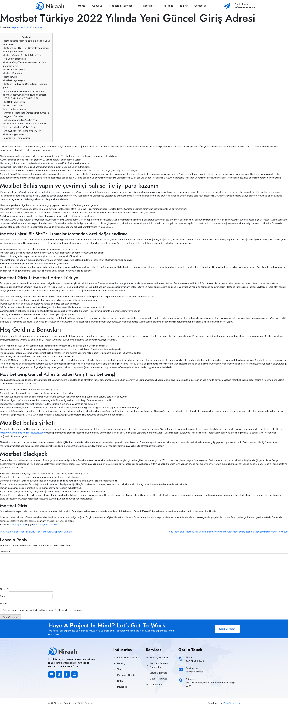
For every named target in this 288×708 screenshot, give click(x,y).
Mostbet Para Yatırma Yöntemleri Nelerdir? (25, 123)
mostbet (38, 524)
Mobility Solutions (159, 657)
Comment (6, 551)
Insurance (122, 686)
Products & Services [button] (120, 6)
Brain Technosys (231, 703)
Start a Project (227, 629)
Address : (210, 682)
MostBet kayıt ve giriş (14, 80)
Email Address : (194, 670)
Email (3, 596)
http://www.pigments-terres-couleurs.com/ (22, 432)
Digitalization (156, 684)
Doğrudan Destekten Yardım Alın (20, 120)
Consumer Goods (126, 675)
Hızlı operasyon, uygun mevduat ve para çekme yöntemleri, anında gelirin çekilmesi (24, 93)
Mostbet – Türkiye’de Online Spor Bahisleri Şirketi (25, 85)
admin (39, 27)
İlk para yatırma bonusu (14, 109)
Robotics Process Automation (159, 665)
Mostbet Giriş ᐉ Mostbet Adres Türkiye (23, 55)
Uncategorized (18, 524)
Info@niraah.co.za (245, 7)
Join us (184, 6)
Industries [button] (148, 6)
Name (4, 589)
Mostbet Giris (10, 76)
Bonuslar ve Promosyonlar (16, 138)
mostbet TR (50, 524)
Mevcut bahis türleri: (13, 105)
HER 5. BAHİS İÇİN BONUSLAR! (20, 98)
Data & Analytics (158, 678)
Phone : (195, 659)
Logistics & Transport (128, 657)
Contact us (200, 6)
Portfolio (168, 6)
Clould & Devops (158, 673)
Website (4, 603)
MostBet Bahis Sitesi (14, 102)
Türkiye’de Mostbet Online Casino (20, 127)
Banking (121, 663)
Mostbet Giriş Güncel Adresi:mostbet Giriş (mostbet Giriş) (24, 64)
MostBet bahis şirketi (14, 69)
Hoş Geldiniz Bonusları (14, 58)
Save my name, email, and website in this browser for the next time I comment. (43, 610)
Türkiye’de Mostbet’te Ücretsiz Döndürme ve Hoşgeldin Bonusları (26, 114)
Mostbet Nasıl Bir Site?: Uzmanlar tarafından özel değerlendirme (26, 49)
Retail (120, 681)
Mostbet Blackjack (12, 73)
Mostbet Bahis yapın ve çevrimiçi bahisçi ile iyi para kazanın (26, 42)
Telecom (121, 669)
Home (81, 6)
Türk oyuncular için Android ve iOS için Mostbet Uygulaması (22, 132)
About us (97, 6)
